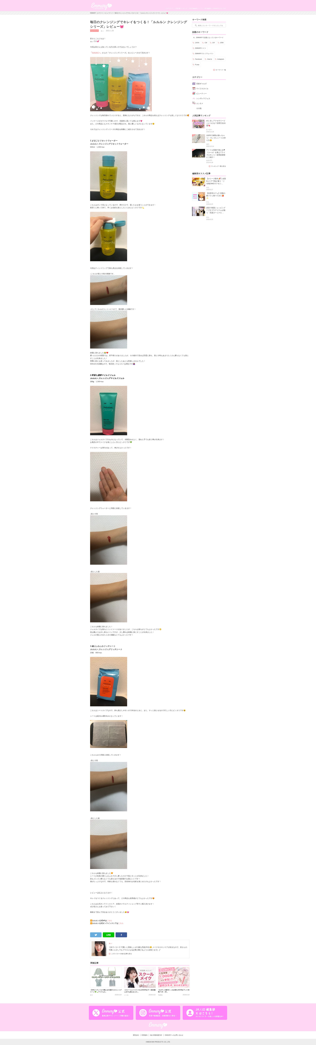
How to (209, 59)
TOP (224, 8)
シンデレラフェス (203, 98)
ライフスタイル (202, 89)
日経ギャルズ (201, 84)
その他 (198, 108)
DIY (213, 43)
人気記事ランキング (181, 8)
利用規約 (145, 1035)
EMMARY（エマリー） (97, 13)
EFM (221, 43)
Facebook (198, 59)
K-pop (197, 64)
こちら (109, 920)
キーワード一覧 (221, 70)
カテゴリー (169, 8)
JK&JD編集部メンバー (196, 8)
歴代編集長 (208, 8)
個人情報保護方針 (156, 1035)
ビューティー (109, 13)
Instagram (220, 59)
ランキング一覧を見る (218, 166)
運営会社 (136, 1035)
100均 (197, 43)
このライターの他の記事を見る (121, 954)
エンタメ (199, 103)
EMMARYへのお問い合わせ (174, 1035)
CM (206, 43)
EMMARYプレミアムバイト (204, 53)
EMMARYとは (217, 8)
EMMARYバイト (200, 48)
